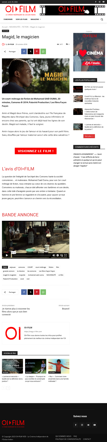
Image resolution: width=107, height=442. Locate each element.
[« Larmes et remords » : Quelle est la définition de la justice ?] (12, 366)
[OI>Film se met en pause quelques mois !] (78, 89)
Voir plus (88, 136)
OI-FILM (11, 44)
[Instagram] (99, 2)
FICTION (25, 27)
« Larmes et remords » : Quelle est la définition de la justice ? (12, 379)
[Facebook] (95, 2)
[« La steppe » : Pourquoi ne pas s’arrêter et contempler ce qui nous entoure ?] (35, 366)
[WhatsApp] (43, 51)
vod (28, 279)
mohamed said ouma (36, 275)
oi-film (61, 275)
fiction (51, 267)
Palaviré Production (10, 279)
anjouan (13, 267)
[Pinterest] (37, 51)
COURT (30, 267)
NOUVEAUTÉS (14, 27)
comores (21, 267)
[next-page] (8, 388)
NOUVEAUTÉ (51, 275)
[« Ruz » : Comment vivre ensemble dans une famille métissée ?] (58, 366)
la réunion (21, 271)
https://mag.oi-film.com (33, 332)
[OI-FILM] (4, 44)
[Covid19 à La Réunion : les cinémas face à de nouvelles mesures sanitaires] (78, 98)
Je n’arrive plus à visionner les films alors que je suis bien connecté (16, 311)
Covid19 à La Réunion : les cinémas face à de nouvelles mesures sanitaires (94, 99)
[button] (102, 19)
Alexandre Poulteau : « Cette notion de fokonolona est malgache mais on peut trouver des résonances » (94, 114)
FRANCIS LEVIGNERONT (83, 154)
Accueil (5, 27)
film (57, 267)
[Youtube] (103, 2)
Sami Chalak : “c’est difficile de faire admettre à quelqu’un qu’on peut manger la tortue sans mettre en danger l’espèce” (87, 160)
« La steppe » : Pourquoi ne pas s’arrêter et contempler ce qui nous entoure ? (35, 379)
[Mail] (88, 425)
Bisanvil (65, 308)
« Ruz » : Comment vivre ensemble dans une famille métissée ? (58, 379)
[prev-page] (3, 388)
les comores (31, 271)
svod (22, 279)
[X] (30, 51)
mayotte (22, 275)
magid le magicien (9, 275)
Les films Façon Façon (47, 271)
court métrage (41, 267)
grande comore (8, 271)
